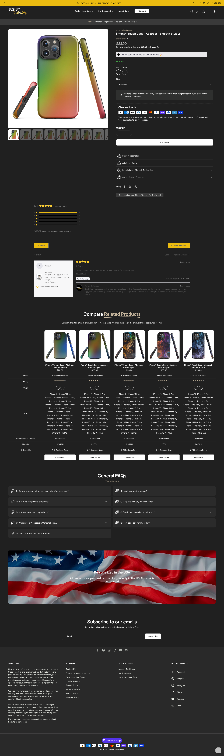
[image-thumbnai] (13, 134)
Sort (167, 255)
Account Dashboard (126, 669)
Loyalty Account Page (127, 677)
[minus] (118, 133)
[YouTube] (216, 3)
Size (118, 79)
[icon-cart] (203, 11)
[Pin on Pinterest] (136, 187)
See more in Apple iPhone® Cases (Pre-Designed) (140, 195)
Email (179, 705)
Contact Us (70, 669)
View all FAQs (111, 481)
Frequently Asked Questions (78, 673)
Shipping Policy (72, 697)
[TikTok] (212, 3)
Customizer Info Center (76, 677)
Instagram (181, 685)
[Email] (219, 3)
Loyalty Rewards (73, 681)
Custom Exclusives (124, 30)
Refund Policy (72, 693)
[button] (164, 142)
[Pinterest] (204, 3)
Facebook (181, 672)
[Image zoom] (58, 78)
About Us (122, 11)
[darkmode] (212, 11)
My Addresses (124, 673)
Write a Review (181, 246)
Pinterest (180, 678)
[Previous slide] (4, 3)
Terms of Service (73, 689)
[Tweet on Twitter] (130, 187)
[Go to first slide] (193, 3)
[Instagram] (208, 3)
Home (90, 22)
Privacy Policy (72, 685)
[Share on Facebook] (124, 187)
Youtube (180, 699)
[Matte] (124, 72)
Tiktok (179, 692)
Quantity (120, 127)
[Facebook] (200, 3)
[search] (192, 11)
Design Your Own (83, 11)
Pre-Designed (104, 11)
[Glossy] (118, 72)
